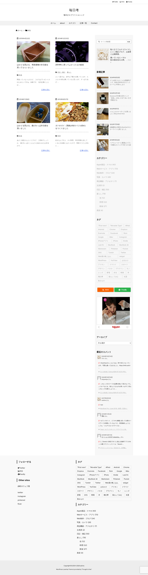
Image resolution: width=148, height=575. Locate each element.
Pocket (125, 249)
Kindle (125, 241)
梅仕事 (100, 277)
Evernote (101, 233)
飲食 (20, 75)
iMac (111, 237)
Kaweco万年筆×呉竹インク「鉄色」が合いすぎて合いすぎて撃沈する (120, 98)
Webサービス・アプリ (107, 169)
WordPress (102, 260)
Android (101, 229)
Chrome (112, 229)
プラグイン (120, 268)
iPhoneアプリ (103, 241)
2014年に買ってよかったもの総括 (69, 65)
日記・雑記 (61, 72)
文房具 (101, 185)
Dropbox (124, 229)
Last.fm (101, 245)
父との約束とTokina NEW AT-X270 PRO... (113, 372)
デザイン (101, 268)
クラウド (113, 264)
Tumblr (111, 252)
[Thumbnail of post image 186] (72, 112)
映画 (122, 273)
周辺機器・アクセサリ (107, 181)
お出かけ (125, 260)
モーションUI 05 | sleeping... (111, 437)
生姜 (125, 277)
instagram (22, 496)
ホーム (20, 30)
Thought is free (86, 569)
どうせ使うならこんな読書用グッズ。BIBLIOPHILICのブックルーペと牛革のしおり (120, 82)
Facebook (114, 233)
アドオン (101, 264)
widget (122, 256)
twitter (20, 492)
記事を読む (45, 90)
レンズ (100, 273)
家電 (108, 273)
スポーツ (124, 264)
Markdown (102, 249)
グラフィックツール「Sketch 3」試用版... (113, 448)
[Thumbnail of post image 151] (33, 112)
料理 (59, 136)
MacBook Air (124, 245)
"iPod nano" (102, 226)
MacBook (111, 245)
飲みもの (101, 281)
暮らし (69, 72)
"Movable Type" (116, 226)
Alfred (127, 226)
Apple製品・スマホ (106, 164)
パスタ (110, 268)
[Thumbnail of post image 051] (72, 51)
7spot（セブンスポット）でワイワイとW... (113, 429)
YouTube (114, 260)
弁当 (115, 273)
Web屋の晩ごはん (104, 256)
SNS (100, 252)
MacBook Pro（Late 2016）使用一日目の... (114, 408)
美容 (100, 210)
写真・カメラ (104, 177)
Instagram (123, 237)
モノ (128, 268)
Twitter (123, 252)
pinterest (21, 500)
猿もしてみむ (113, 277)
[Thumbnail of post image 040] (33, 51)
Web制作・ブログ (106, 173)
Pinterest (114, 249)
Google (100, 237)
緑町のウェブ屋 (24, 486)
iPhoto (115, 241)
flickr (125, 233)
